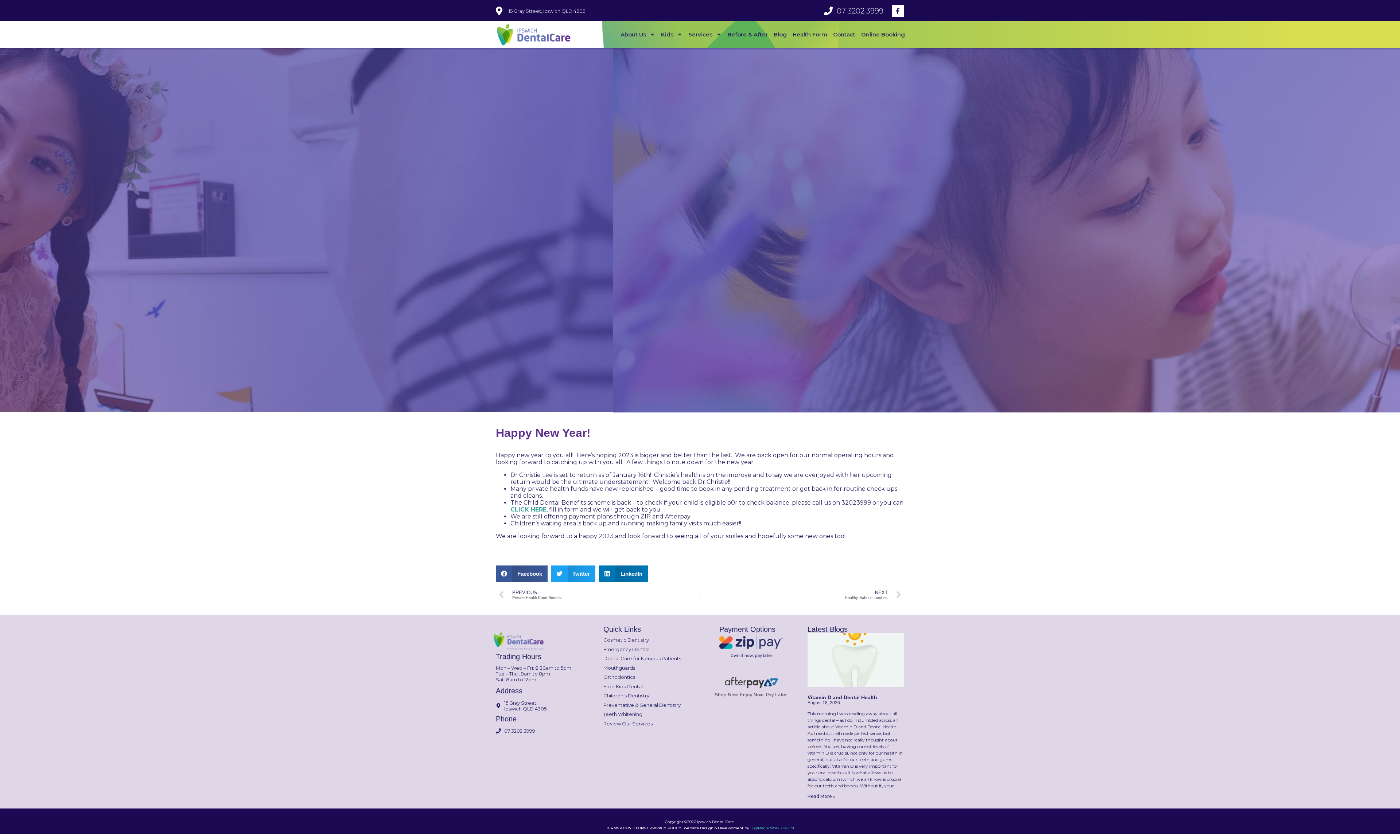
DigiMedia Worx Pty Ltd (772, 828)
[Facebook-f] (898, 11)
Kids (667, 34)
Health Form (810, 34)
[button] (522, 573)
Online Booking (883, 34)
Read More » (821, 796)
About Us (633, 34)
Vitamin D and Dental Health (842, 697)
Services (700, 34)
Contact (844, 34)
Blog (780, 34)
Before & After (747, 34)
